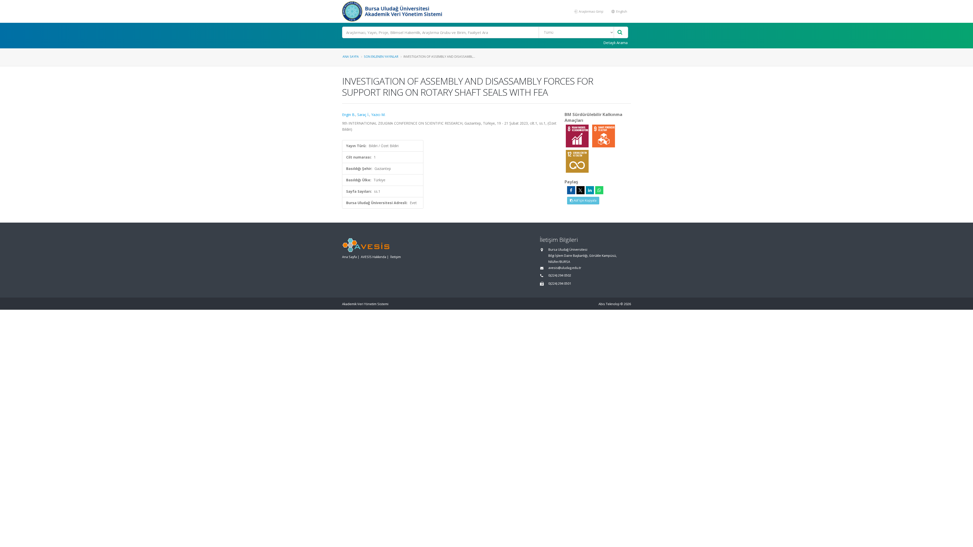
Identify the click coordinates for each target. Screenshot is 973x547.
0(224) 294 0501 (559, 283)
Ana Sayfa (351, 56)
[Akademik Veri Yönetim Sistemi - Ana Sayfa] (353, 11)
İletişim (395, 257)
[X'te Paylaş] (580, 190)
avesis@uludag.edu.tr (564, 268)
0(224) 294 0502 (559, 275)
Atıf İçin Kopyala (584, 200)
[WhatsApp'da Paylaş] (599, 190)
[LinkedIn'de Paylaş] (590, 190)
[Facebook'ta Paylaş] (571, 190)
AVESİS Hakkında (373, 257)
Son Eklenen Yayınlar (381, 56)
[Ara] (620, 32)
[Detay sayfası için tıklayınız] (578, 135)
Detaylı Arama (615, 42)
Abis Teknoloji (609, 304)
